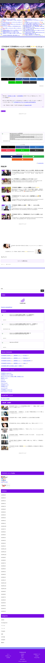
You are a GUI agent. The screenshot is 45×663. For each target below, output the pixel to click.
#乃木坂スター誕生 (12, 95)
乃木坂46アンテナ (5, 384)
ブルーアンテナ (4, 383)
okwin (24, 363)
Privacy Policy (36, 657)
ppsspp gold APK (27, 360)
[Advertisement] (22, 41)
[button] (30, 82)
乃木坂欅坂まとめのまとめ (6, 389)
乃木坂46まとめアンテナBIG (7, 374)
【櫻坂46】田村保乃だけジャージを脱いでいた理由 (11, 32)
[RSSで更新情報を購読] (22, 159)
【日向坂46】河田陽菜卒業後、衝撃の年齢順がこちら (11, 35)
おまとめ (3, 379)
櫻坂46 (22, 655)
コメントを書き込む (23, 261)
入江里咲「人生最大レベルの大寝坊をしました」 (33, 23)
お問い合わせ (22, 659)
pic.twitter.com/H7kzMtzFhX (30, 102)
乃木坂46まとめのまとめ (6, 373)
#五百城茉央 (20, 95)
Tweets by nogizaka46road (6, 307)
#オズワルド (21, 102)
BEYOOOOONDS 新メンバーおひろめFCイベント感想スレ (34, 20)
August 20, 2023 (28, 105)
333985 (20, 365)
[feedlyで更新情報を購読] (33, 156)
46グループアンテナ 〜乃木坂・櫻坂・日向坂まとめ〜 (12, 376)
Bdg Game (25, 358)
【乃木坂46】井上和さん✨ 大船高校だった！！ (11, 355)
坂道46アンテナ (4, 378)
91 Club (25, 355)
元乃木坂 (8, 657)
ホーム (8, 654)
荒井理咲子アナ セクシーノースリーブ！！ (32, 22)
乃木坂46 (3, 111)
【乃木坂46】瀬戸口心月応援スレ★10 (9, 365)
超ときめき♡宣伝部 (5, 398)
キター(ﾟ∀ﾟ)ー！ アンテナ (6, 391)
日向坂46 (37, 655)
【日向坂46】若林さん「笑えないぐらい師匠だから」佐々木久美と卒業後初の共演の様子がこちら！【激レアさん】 (11, 30)
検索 (2, 288)
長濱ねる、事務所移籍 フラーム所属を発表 (32, 34)
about (22, 657)
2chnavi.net (3, 381)
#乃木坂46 (16, 102)
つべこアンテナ (4, 388)
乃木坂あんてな (4, 386)
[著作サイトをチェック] (11, 156)
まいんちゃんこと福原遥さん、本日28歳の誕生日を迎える (12, 26)
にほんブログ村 (4, 482)
